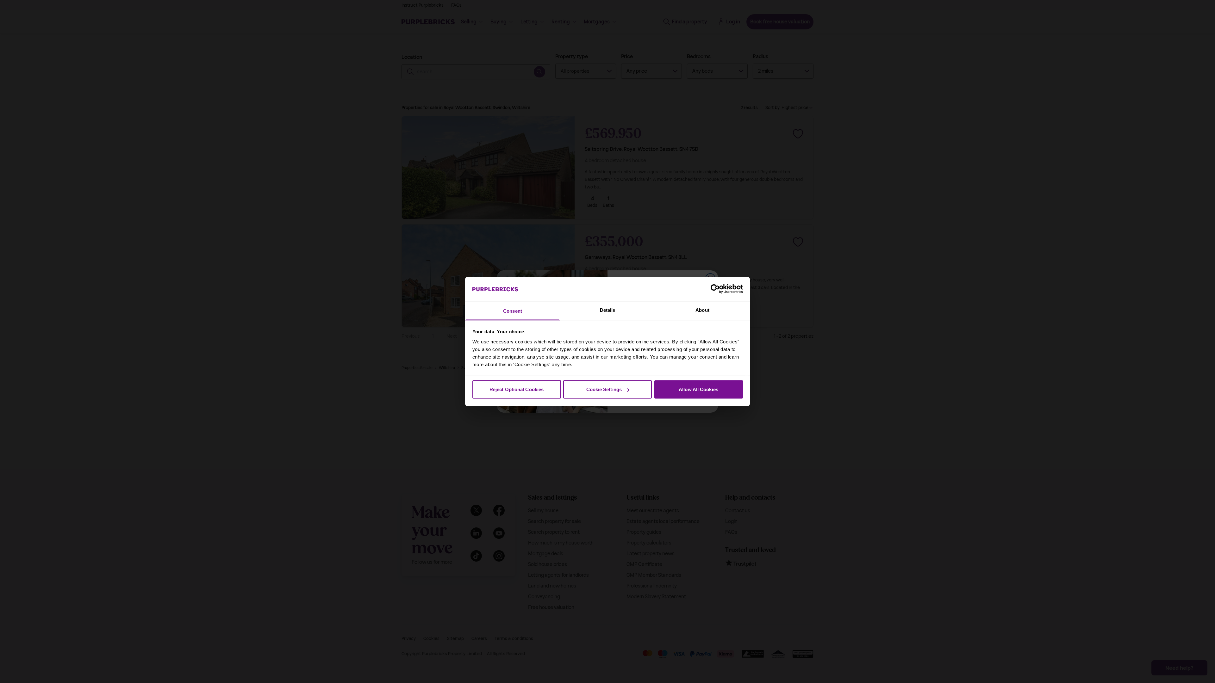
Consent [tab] (512, 310)
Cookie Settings (604, 389)
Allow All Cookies (698, 389)
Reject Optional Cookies (516, 389)
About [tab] (702, 309)
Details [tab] (607, 309)
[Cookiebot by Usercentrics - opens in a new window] (715, 289)
